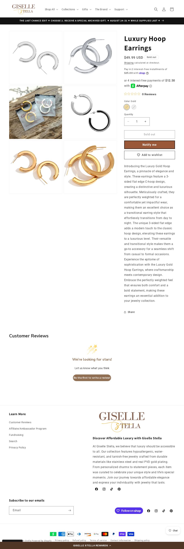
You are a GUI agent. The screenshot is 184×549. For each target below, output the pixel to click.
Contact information (121, 540)
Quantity (128, 114)
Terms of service (98, 540)
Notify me (149, 144)
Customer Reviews (20, 422)
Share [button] (131, 312)
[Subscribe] (69, 510)
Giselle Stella (24, 541)
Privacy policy (62, 540)
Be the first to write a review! (92, 377)
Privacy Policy (17, 447)
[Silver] (133, 107)
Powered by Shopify (42, 541)
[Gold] (126, 107)
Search (13, 441)
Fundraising (16, 434)
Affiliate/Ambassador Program (28, 428)
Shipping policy (142, 540)
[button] (92, 545)
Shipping (129, 63)
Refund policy (79, 540)
